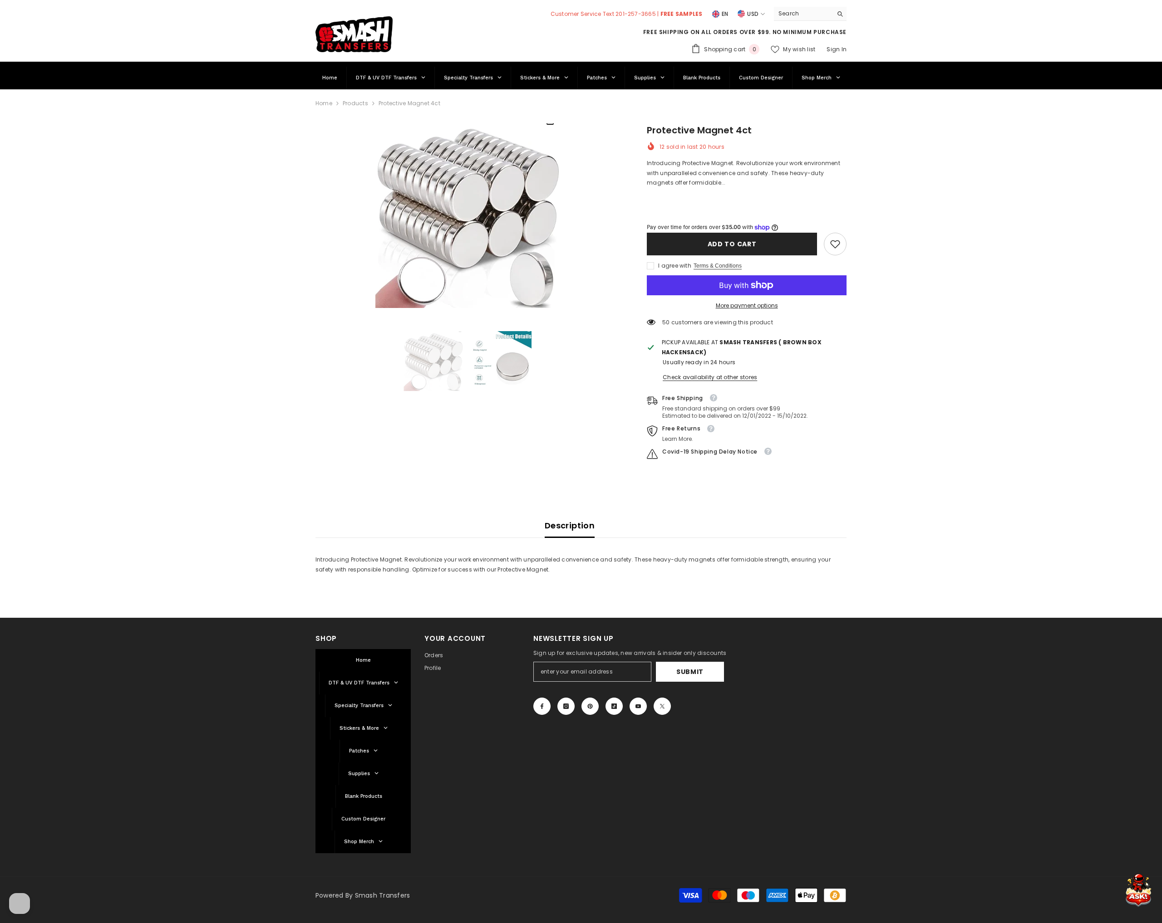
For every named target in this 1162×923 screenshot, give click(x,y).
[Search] (810, 14)
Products (355, 103)
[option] (467, 215)
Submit (690, 671)
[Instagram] (566, 706)
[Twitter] (662, 706)
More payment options (747, 305)
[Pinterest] (590, 706)
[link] (835, 244)
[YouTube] (638, 706)
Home (323, 103)
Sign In (837, 49)
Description (570, 525)
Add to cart (732, 244)
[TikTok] (614, 706)
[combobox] (803, 13)
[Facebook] (542, 706)
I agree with (674, 265)
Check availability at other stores (710, 377)
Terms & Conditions (718, 266)
